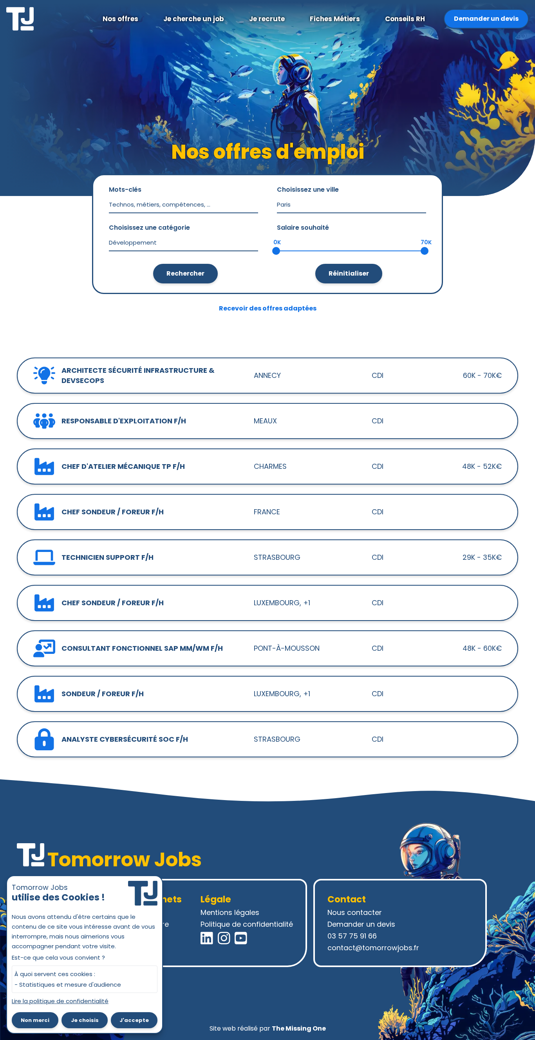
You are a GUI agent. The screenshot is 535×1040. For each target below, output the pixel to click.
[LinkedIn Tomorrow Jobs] (207, 938)
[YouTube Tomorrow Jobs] (241, 938)
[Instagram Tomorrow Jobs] (224, 938)
